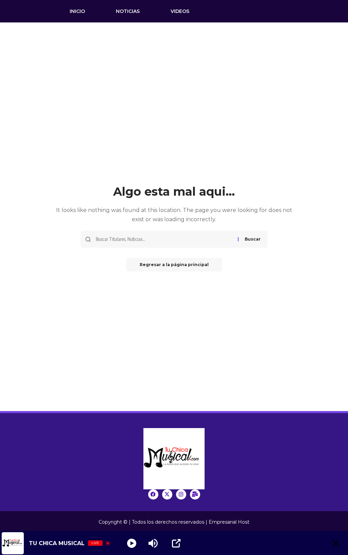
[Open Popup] (176, 543)
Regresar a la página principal (174, 264)
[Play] (131, 543)
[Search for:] (164, 239)
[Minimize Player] (335, 543)
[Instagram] (181, 494)
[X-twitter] (167, 494)
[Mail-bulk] (195, 494)
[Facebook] (153, 494)
